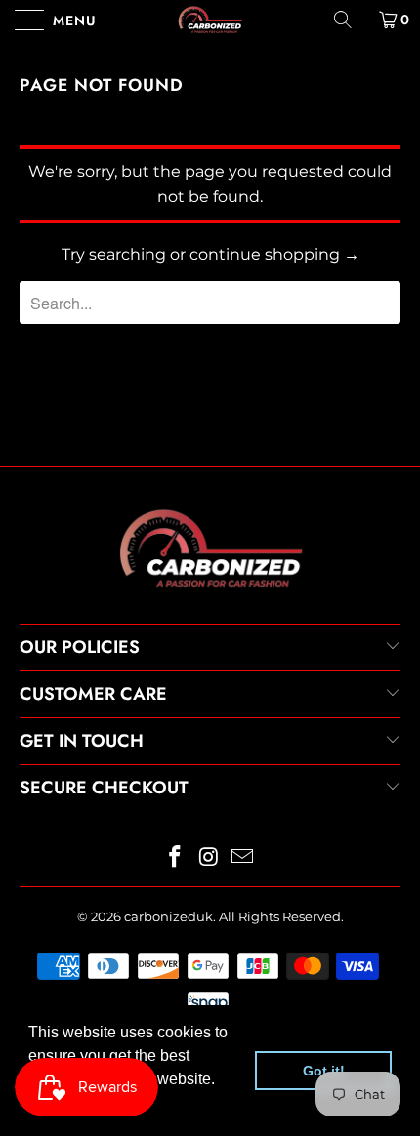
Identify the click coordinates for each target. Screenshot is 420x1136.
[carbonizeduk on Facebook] (174, 858)
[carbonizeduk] (210, 19)
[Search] (349, 19)
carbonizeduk (168, 916)
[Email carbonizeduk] (243, 858)
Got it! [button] (324, 1070)
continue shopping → (274, 254)
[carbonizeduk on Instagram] (209, 858)
